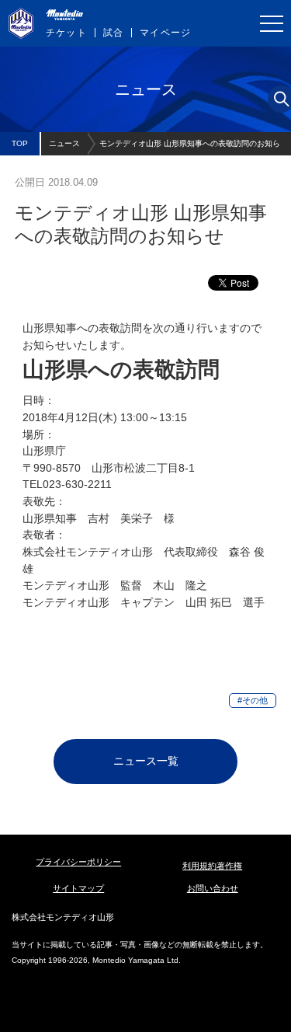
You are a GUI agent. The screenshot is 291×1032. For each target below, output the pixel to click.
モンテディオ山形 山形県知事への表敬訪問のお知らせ (189, 147)
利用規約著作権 (212, 865)
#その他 (252, 700)
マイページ (165, 32)
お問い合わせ (212, 888)
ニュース (64, 143)
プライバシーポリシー (78, 861)
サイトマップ (78, 888)
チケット (66, 32)
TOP (20, 143)
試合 (113, 32)
